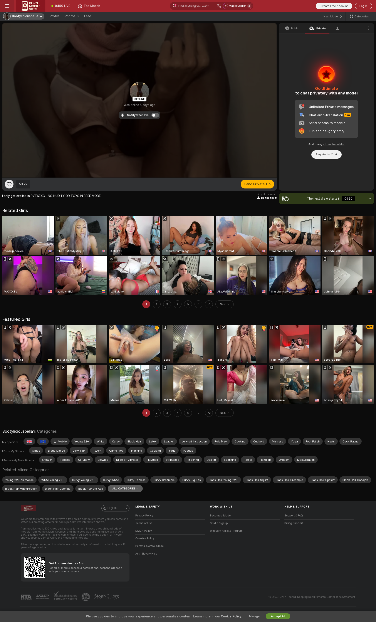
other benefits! (333, 144)
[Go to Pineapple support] (86, 597)
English (112, 508)
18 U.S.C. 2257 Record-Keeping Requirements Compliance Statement (311, 596)
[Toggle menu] (7, 6)
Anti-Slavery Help (146, 553)
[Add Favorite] (9, 184)
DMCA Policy (143, 530)
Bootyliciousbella (17, 431)
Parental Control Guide (149, 546)
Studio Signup (219, 523)
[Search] (219, 6)
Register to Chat (326, 154)
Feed (87, 16)
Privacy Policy (144, 515)
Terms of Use (143, 523)
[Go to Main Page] (30, 6)
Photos (72, 16)
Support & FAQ (293, 515)
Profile (54, 16)
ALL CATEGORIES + (125, 488)
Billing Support (293, 523)
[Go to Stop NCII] (107, 597)
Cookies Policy (144, 538)
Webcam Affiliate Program (226, 530)
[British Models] (29, 441)
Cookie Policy (231, 616)
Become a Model (220, 515)
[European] (43, 441)
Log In (363, 6)
